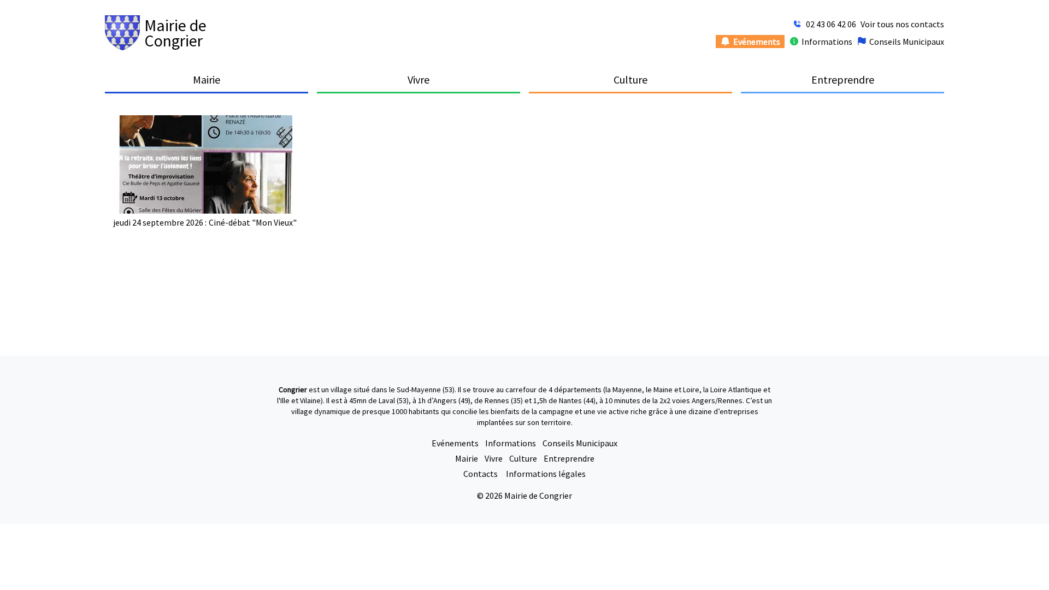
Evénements (455, 443)
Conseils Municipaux (580, 443)
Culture (523, 458)
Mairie (466, 458)
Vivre (494, 458)
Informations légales (546, 473)
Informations (510, 443)
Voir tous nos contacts (902, 24)
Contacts (481, 473)
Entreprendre (569, 458)
